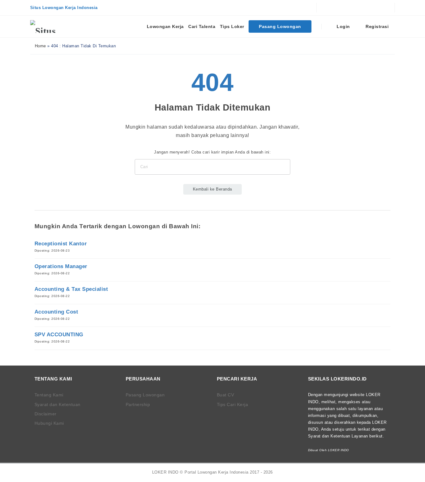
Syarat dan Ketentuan (58, 404)
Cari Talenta (201, 26)
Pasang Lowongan (280, 26)
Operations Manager (61, 266)
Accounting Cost (56, 312)
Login (342, 26)
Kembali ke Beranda (212, 189)
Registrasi (376, 26)
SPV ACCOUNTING (59, 335)
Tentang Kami (49, 394)
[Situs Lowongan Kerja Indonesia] (53, 26)
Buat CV (225, 394)
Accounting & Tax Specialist (71, 289)
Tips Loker (232, 26)
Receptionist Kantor (61, 244)
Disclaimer (46, 413)
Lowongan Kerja (165, 26)
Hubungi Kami (49, 423)
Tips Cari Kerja (232, 404)
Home (39, 46)
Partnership (138, 404)
